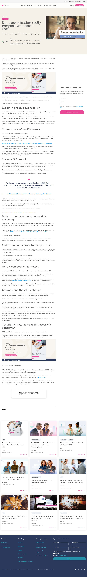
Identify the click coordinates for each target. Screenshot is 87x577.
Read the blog (39, 550)
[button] (76, 570)
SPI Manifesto (41, 377)
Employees (21, 546)
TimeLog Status (78, 1)
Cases (37, 552)
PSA (4, 439)
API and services (40, 542)
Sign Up (70, 558)
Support (20, 557)
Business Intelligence (36, 439)
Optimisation (5, 19)
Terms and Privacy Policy (62, 555)
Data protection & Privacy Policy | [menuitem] (26, 570)
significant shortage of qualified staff (21, 280)
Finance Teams (5, 545)
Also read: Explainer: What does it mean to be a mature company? (19, 212)
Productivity (70, 439)
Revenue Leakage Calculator (25, 561)
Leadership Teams (5, 547)
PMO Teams (4, 542)
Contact (66, 1)
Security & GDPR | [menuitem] (5, 570)
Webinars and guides (41, 547)
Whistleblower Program (42, 555)
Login (84, 1)
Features (20, 543)
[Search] (73, 5)
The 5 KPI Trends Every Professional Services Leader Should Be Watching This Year (43, 445)
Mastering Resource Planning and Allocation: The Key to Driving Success (42, 518)
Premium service (22, 554)
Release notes (39, 545)
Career (20, 550)
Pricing (35, 5)
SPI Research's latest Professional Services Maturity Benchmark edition (28, 232)
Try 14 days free (79, 5)
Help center (71, 1)
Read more (22, 454)
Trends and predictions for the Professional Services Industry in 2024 (13, 445)
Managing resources (36, 512)
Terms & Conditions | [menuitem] (14, 570)
